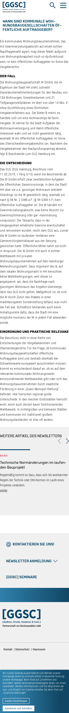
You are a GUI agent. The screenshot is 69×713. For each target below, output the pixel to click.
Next (67, 441)
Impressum (39, 649)
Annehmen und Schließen (18, 708)
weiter (3, 490)
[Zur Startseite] (14, 8)
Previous (59, 441)
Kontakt (8, 649)
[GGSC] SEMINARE (21, 577)
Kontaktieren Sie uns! (33, 544)
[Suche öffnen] (52, 5)
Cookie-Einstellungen (16, 701)
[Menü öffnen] (62, 5)
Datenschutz (22, 649)
